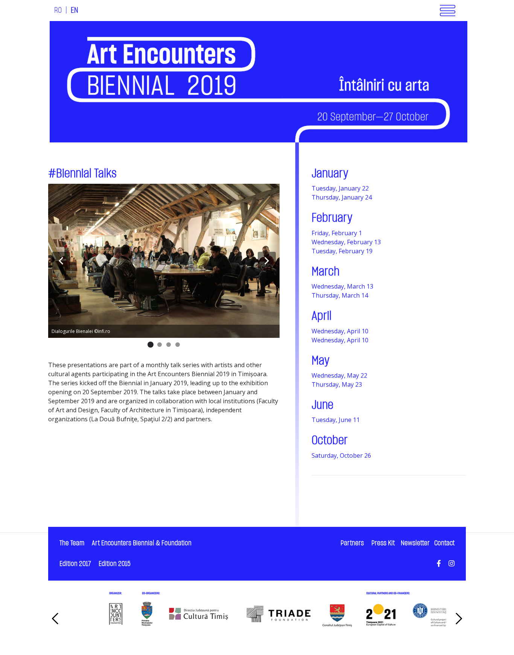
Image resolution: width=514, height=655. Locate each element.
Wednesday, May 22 (339, 375)
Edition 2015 (115, 563)
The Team (71, 543)
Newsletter (415, 543)
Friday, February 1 (337, 233)
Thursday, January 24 (342, 197)
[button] (61, 261)
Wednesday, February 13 (346, 242)
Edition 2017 (75, 563)
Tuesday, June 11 (336, 420)
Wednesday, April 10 (340, 331)
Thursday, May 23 (337, 384)
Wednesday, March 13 (342, 286)
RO (58, 10)
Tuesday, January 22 (340, 188)
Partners (352, 543)
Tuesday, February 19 (342, 251)
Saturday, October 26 (341, 455)
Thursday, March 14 (340, 295)
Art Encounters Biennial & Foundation (142, 543)
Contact (444, 543)
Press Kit (383, 543)
